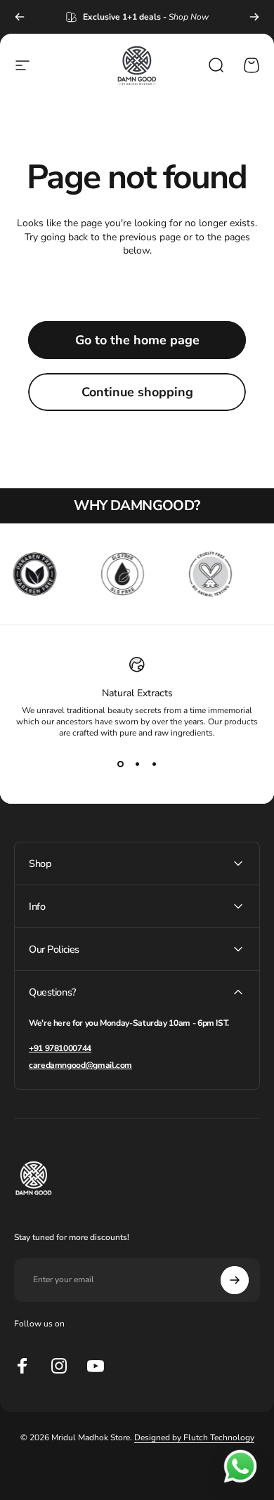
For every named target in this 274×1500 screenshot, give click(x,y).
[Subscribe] (235, 1280)
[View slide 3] (153, 763)
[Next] (254, 17)
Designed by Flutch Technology (194, 1437)
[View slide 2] (137, 763)
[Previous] (19, 17)
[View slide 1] (120, 763)
